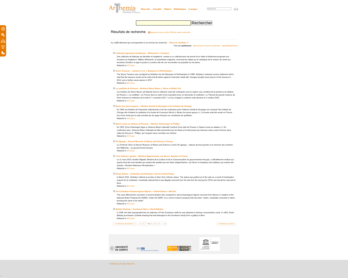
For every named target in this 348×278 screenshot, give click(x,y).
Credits (112, 264)
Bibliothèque (180, 9)
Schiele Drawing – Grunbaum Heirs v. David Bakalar (139, 209)
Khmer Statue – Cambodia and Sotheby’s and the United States (145, 174)
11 (159, 224)
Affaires (167, 9)
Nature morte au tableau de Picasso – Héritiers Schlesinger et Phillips (148, 124)
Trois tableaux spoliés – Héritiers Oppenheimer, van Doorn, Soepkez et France (152, 156)
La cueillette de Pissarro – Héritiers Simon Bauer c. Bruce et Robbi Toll (148, 88)
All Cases (131, 65)
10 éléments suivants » (226, 224)
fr (237, 9)
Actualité (157, 9)
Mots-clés (145, 9)
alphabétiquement (230, 46)
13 (165, 224)
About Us (131, 264)
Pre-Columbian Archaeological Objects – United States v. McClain (146, 191)
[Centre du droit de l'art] (124, 8)
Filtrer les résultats (177, 43)
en (234, 9)
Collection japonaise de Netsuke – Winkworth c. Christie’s (142, 53)
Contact (121, 264)
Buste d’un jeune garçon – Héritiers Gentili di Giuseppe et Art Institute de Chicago (154, 106)
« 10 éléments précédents (123, 224)
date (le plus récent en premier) (206, 46)
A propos (193, 9)
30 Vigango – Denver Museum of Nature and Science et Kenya (144, 141)
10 (155, 224)
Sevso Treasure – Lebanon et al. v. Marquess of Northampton (144, 71)
